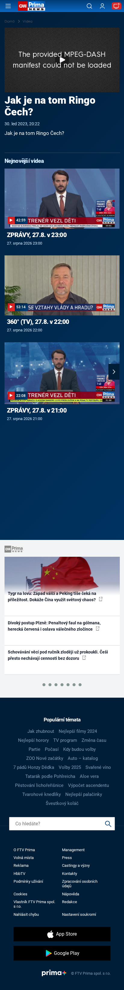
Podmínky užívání (28, 881)
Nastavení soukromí (79, 914)
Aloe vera (89, 776)
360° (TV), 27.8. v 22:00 (38, 321)
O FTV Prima (24, 850)
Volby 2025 (70, 767)
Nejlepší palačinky (83, 794)
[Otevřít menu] (8, 6)
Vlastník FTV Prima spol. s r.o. (34, 904)
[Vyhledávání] (89, 6)
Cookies (20, 894)
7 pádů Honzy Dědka (33, 767)
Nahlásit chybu (26, 914)
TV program (65, 740)
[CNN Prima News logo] (31, 6)
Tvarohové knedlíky (41, 794)
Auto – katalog (83, 758)
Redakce (69, 902)
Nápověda (70, 894)
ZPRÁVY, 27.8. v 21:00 (37, 410)
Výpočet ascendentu (88, 785)
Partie (34, 749)
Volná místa (24, 857)
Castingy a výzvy (76, 865)
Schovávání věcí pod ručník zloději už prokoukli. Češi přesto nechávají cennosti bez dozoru (58, 655)
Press (67, 857)
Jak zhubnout (40, 731)
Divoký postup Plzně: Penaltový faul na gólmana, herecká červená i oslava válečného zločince (54, 626)
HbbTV (19, 873)
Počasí (52, 749)
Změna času (94, 740)
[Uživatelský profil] (102, 6)
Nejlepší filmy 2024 (78, 731)
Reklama (21, 865)
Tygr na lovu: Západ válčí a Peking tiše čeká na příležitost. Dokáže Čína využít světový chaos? (52, 596)
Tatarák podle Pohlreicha (50, 776)
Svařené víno (98, 767)
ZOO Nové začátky (44, 758)
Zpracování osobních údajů (80, 883)
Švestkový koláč (62, 803)
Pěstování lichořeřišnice (39, 785)
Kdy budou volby (79, 749)
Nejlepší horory (33, 740)
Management (73, 850)
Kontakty (69, 873)
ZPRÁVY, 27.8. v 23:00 (37, 235)
